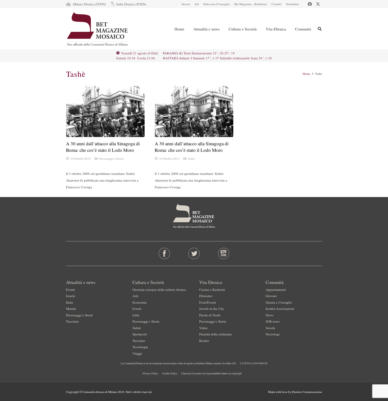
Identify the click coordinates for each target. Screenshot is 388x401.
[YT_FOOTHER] (223, 253)
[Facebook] (310, 4)
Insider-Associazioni (280, 308)
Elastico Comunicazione (307, 392)
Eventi (70, 289)
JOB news (273, 321)
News (269, 315)
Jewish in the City (211, 308)
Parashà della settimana (215, 334)
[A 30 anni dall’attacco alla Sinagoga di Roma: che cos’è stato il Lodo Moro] (105, 111)
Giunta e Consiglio (279, 302)
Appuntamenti (276, 289)
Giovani (271, 296)
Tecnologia (140, 347)
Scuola (270, 328)
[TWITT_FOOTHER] (194, 253)
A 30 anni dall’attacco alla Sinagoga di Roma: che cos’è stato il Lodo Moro (103, 146)
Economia (139, 302)
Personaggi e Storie (111, 159)
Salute (136, 328)
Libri (135, 315)
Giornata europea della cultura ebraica (159, 289)
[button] (319, 29)
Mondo (71, 308)
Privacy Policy (150, 373)
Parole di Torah (209, 315)
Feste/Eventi (207, 302)
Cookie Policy (169, 373)
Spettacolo (139, 334)
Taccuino (72, 321)
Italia (191, 159)
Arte (135, 296)
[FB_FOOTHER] (164, 253)
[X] (318, 4)
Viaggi (137, 353)
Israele (70, 296)
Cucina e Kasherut (212, 289)
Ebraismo (205, 296)
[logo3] (98, 29)
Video (203, 328)
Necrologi (273, 334)
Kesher (204, 340)
